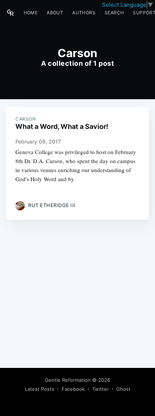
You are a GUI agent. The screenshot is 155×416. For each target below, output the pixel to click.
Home (31, 12)
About (55, 12)
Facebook (73, 389)
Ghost (123, 389)
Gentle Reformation (68, 380)
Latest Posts (39, 389)
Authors (84, 12)
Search (114, 12)
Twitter (100, 389)
